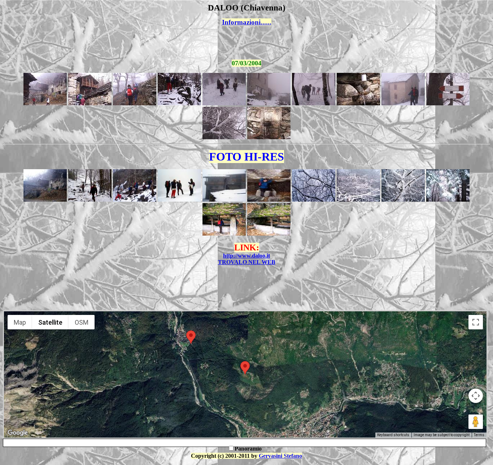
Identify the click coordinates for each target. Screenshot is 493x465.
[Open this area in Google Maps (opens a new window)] (18, 433)
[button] (191, 337)
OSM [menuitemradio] (81, 322)
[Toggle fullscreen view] (475, 322)
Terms (479, 435)
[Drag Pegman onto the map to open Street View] (475, 421)
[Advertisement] (246, 43)
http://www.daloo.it (246, 256)
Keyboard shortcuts (393, 435)
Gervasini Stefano (280, 456)
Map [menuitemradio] (20, 322)
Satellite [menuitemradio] (50, 322)
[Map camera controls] (475, 396)
